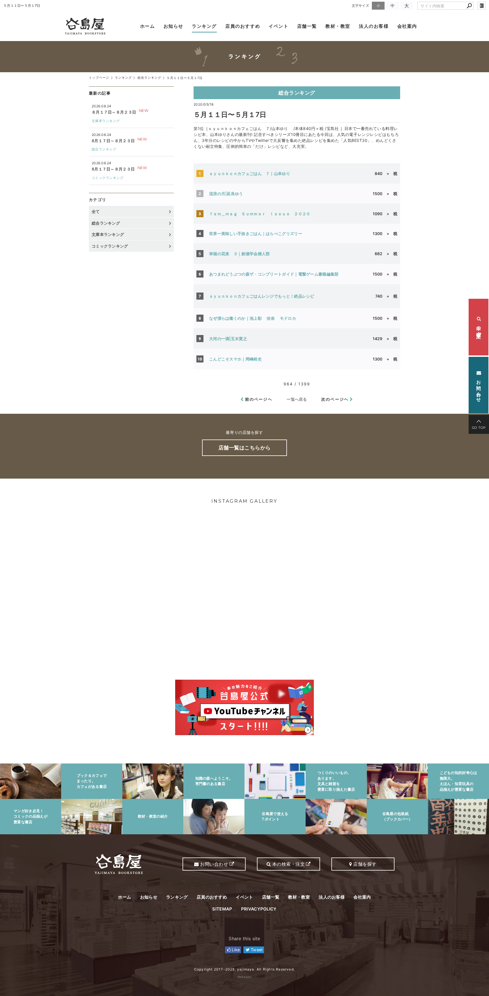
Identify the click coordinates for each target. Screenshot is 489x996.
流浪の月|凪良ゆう (226, 193)
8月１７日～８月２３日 (113, 140)
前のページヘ (259, 399)
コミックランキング (107, 178)
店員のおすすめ (242, 26)
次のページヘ (335, 399)
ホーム (147, 26)
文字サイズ (360, 5)
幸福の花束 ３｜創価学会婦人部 (241, 253)
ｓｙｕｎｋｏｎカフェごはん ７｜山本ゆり (253, 173)
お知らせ (173, 26)
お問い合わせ (479, 387)
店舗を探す (364, 864)
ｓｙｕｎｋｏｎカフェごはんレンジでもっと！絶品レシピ (261, 296)
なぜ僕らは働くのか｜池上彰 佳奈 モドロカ (257, 318)
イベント (278, 26)
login (482, 6)
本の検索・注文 (479, 327)
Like (235, 949)
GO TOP (479, 428)
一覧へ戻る (297, 399)
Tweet (256, 949)
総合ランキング (296, 93)
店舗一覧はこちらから (244, 448)
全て (96, 211)
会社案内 (407, 26)
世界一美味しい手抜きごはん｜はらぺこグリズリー (257, 233)
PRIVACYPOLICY (259, 909)
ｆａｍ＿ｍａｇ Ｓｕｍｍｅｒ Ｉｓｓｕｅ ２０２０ (259, 213)
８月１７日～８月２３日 (114, 112)
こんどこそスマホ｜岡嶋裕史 (237, 359)
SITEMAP (222, 909)
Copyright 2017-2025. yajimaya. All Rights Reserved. (244, 969)
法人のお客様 (374, 26)
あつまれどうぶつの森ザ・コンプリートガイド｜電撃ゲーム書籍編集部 (278, 274)
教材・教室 (337, 26)
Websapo (244, 976)
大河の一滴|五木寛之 (230, 338)
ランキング (204, 26)
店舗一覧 (307, 26)
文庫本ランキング (106, 121)
